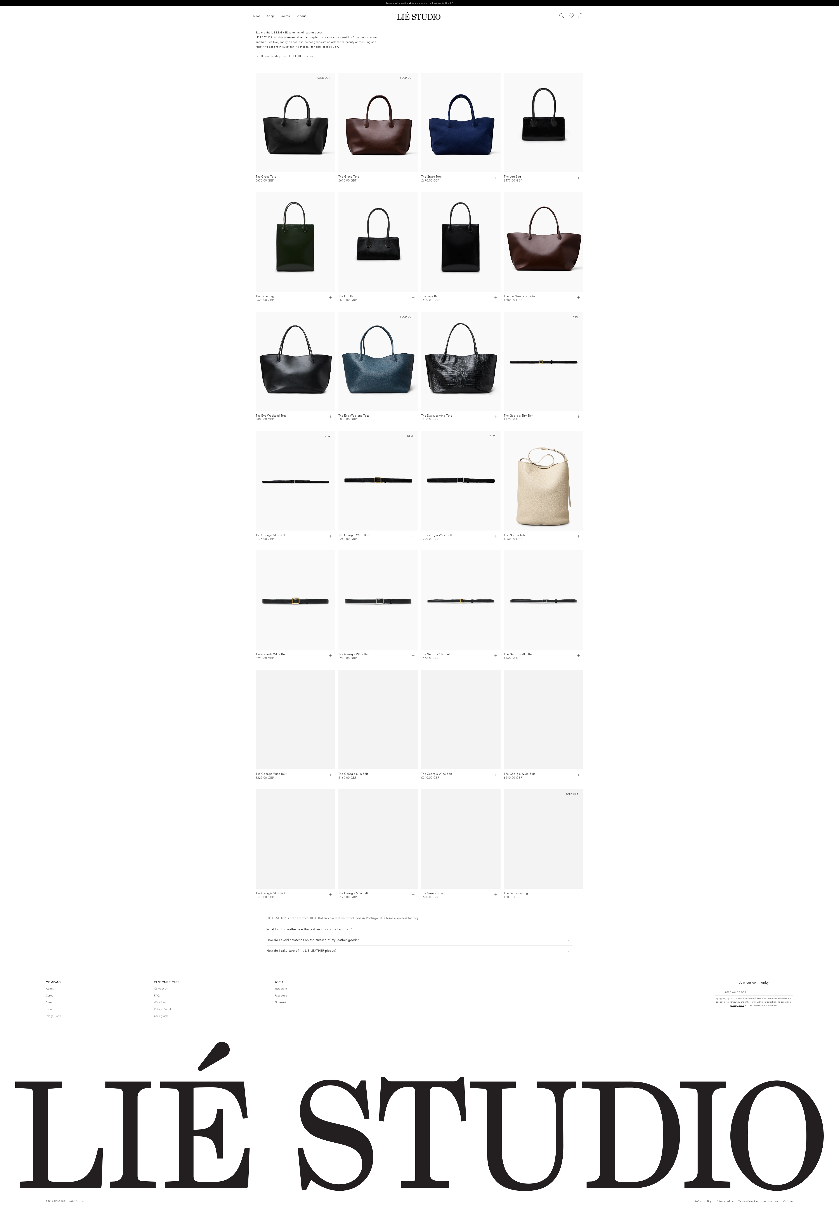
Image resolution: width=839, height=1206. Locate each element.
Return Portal (162, 1009)
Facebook (280, 995)
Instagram (280, 988)
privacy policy (737, 1005)
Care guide (161, 1016)
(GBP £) (73, 1201)
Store (49, 1009)
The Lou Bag (512, 176)
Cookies (788, 1201)
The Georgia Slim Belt (519, 415)
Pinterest (280, 1002)
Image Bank (53, 1016)
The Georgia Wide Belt (353, 535)
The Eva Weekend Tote (519, 296)
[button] (260, 16)
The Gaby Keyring (516, 893)
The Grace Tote (266, 176)
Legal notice (770, 1201)
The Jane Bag (265, 296)
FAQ (157, 995)
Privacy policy (725, 1201)
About (50, 988)
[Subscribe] (788, 990)
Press (49, 1002)
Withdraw (160, 1002)
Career (50, 995)
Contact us (161, 988)
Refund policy (703, 1201)
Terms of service (748, 1201)
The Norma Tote (515, 535)
